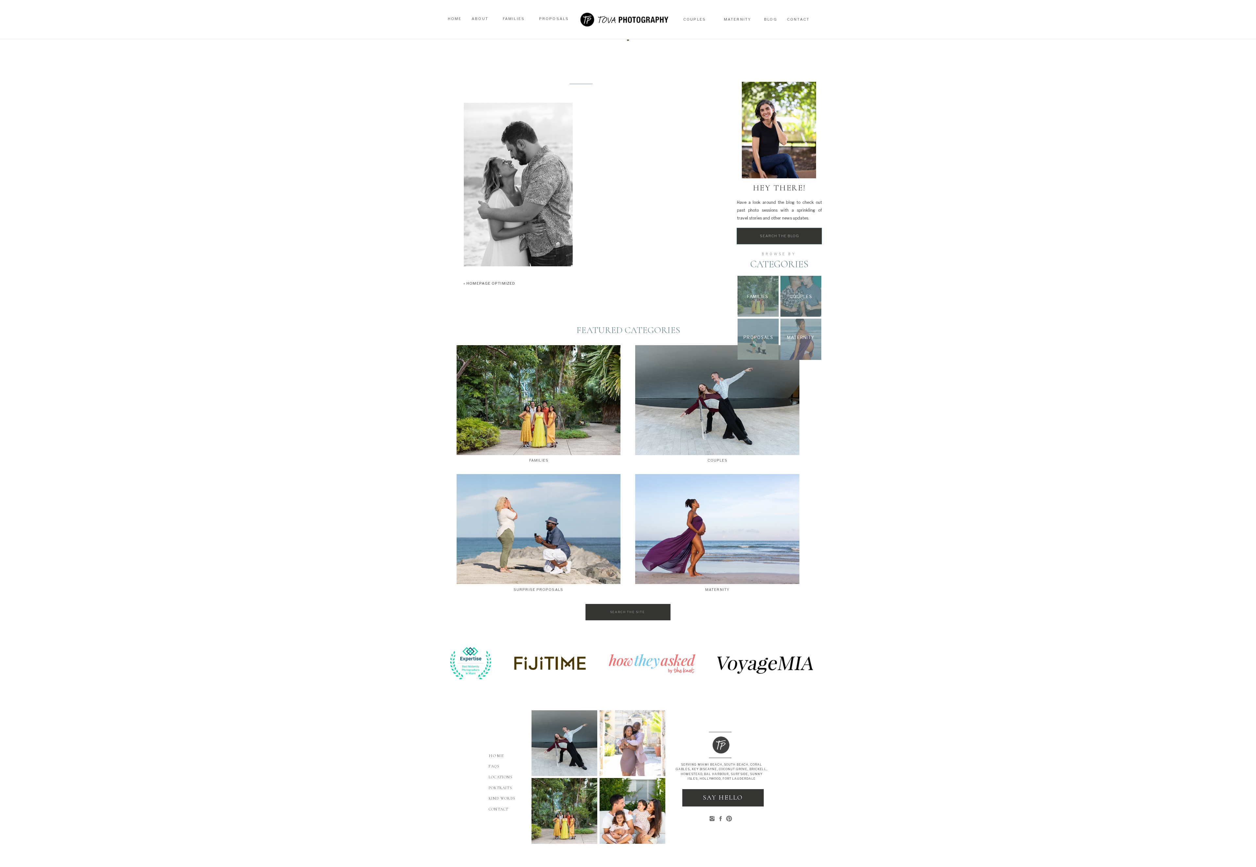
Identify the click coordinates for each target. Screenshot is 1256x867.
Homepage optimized (490, 283)
